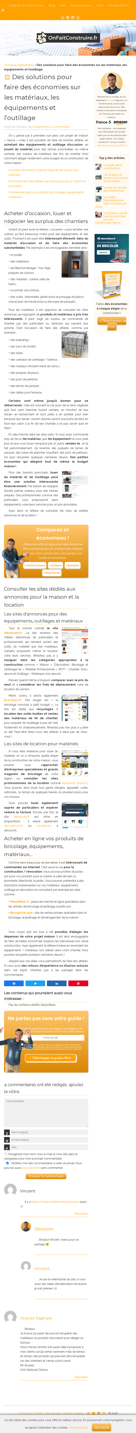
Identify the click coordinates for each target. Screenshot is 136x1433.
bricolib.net (44, 825)
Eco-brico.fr (13, 700)
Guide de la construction (25, 5)
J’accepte (101, 1427)
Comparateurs (81, 5)
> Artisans (55, 565)
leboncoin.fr (13, 633)
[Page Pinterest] (78, 17)
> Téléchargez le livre (112, 324)
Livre (99, 5)
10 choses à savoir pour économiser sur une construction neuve (111, 217)
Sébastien (44, 1229)
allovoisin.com (13, 825)
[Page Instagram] (73, 17)
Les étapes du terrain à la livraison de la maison (115, 178)
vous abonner (31, 1168)
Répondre (81, 1213)
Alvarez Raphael (36, 1318)
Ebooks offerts (118, 5)
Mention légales (73, 1413)
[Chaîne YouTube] (68, 17)
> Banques (72, 565)
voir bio (110, 100)
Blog (52, 5)
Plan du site (53, 1413)
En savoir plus (79, 1427)
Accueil (9, 65)
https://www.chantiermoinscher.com (55, 1201)
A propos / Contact (30, 1413)
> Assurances (51, 572)
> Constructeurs (34, 565)
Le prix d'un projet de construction (115, 189)
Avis (63, 5)
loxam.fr (82, 783)
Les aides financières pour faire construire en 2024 (111, 201)
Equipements (25, 65)
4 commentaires (60, 126)
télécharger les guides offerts (111, 145)
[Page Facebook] (62, 17)
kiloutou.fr (68, 783)
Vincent (42, 1268)
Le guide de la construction (112, 166)
